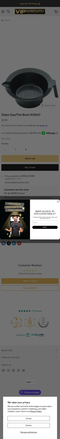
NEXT (45, 227)
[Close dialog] (58, 201)
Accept (29, 418)
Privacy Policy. (36, 411)
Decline (29, 425)
